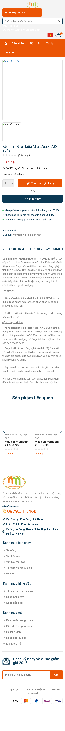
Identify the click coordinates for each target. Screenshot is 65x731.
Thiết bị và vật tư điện (19, 567)
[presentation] (3, 431)
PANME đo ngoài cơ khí (20, 626)
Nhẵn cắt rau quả (16, 637)
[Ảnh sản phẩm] (32, 90)
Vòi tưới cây (13, 556)
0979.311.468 (11, 26)
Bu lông (10, 573)
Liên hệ (9, 52)
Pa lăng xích (13, 632)
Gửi (56, 674)
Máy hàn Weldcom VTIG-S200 (47, 443)
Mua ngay (35, 198)
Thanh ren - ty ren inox (19, 591)
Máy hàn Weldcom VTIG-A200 (17, 443)
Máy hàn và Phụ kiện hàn (27, 234)
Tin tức (50, 43)
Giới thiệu (35, 43)
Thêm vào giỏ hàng (42, 183)
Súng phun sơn (15, 596)
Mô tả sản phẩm (13, 249)
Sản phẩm (18, 43)
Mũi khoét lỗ (13, 643)
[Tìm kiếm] (59, 21)
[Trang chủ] (32, 4)
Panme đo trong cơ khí (19, 620)
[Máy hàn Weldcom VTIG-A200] (17, 419)
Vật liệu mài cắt (15, 561)
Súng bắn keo (14, 602)
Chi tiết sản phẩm (38, 249)
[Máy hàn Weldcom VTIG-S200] (47, 419)
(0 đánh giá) (24, 155)
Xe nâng (11, 550)
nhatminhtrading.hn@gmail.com (21, 29)
